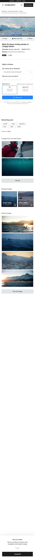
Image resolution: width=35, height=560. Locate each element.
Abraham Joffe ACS (13, 11)
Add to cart (19, 97)
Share (30, 38)
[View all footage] (17, 291)
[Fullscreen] (32, 34)
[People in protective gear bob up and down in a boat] (17, 149)
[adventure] (22, 124)
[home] (11, 5)
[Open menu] (3, 5)
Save (5, 38)
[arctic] (5, 127)
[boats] (19, 127)
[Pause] (3, 34)
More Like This (18, 38)
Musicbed (12, 1)
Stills (24, 1)
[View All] (17, 181)
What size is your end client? (13, 80)
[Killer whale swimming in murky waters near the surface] (17, 167)
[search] (21, 5)
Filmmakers (4, 11)
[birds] (12, 127)
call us (24, 102)
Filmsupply (18, 1)
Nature (9, 131)
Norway (21, 11)
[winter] (13, 124)
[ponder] (5, 124)
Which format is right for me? (25, 84)
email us (29, 102)
